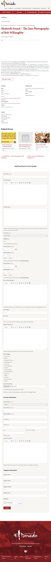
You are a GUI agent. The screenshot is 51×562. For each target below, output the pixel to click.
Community (10, 103)
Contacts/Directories (36, 8)
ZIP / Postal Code (6, 435)
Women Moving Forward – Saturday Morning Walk (7, 145)
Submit (7, 508)
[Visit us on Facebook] (25, 551)
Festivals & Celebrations (9, 371)
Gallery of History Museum (6, 114)
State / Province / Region (30, 430)
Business (6, 358)
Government (7, 373)
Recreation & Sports (8, 379)
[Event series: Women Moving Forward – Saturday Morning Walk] (3, 150)
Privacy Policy (22, 546)
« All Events (4, 17)
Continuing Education (8, 366)
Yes (5, 241)
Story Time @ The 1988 (40, 145)
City (4, 430)
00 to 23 (5, 258)
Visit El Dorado (6, 12)
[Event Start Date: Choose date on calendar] (16, 249)
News (21, 556)
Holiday (6, 375)
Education (6, 367)
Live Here (19, 12)
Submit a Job (47, 557)
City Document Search (37, 557)
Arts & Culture (4, 103)
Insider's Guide (43, 8)
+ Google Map (4, 119)
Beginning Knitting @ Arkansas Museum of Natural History (25, 145)
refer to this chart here (25, 260)
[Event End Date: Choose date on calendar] (16, 266)
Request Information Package (6, 557)
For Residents (10, 8)
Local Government (17, 8)
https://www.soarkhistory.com (7, 107)
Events (6, 8)
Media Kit (15, 557)
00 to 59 (10, 258)
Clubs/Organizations (8, 362)
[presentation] (8, 137)
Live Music (6, 377)
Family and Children (16, 103)
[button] (7, 183)
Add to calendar (8, 79)
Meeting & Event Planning (26, 8)
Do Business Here (32, 12)
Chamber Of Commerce (9, 360)
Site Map (29, 546)
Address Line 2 (6, 424)
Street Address (6, 419)
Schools (6, 381)
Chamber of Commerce (44, 12)
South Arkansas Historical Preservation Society (35, 88)
